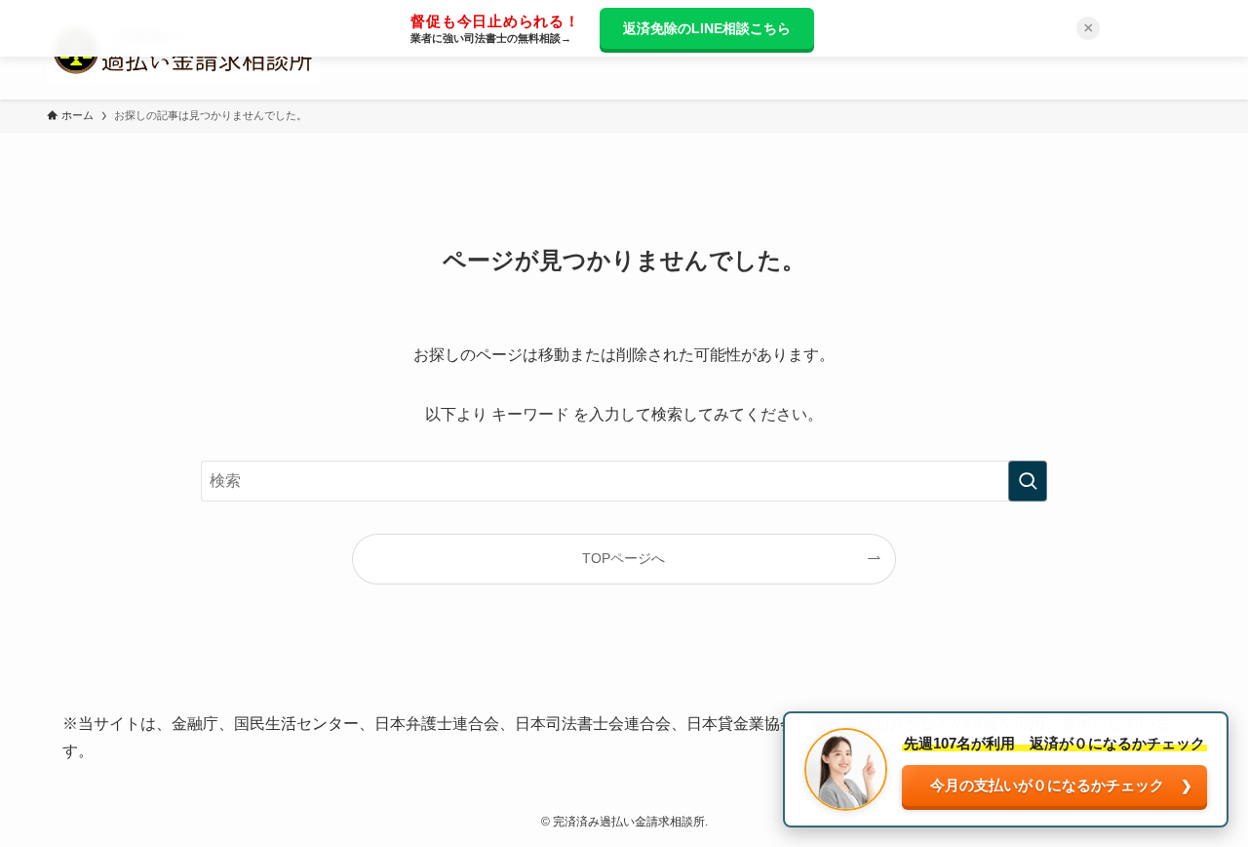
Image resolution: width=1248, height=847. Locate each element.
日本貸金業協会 (741, 723)
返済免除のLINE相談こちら (707, 28)
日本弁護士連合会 (436, 723)
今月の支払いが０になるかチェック (1047, 785)
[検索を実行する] (1027, 481)
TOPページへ (623, 558)
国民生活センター (296, 723)
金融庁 (195, 723)
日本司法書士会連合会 (593, 723)
